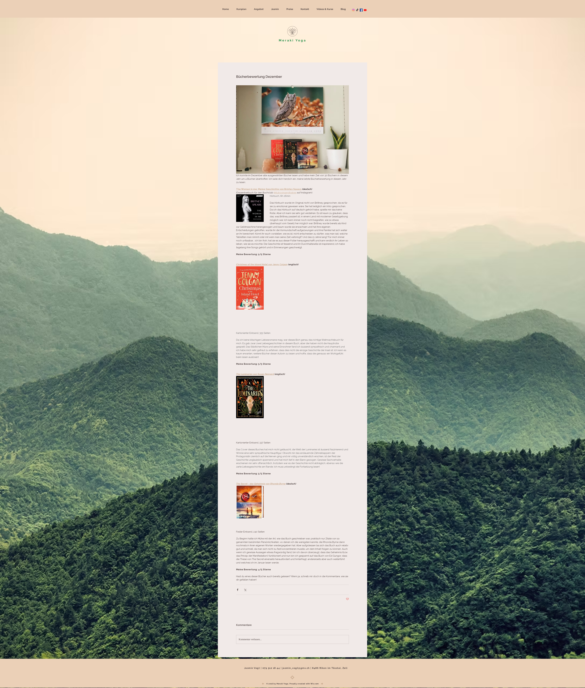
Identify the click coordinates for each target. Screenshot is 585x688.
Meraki (286, 40)
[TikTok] (357, 10)
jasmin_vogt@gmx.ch (296, 668)
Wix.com (314, 684)
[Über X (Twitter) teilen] (245, 589)
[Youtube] (365, 10)
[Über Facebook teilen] (237, 589)
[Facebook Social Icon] (361, 10)
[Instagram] (353, 10)
